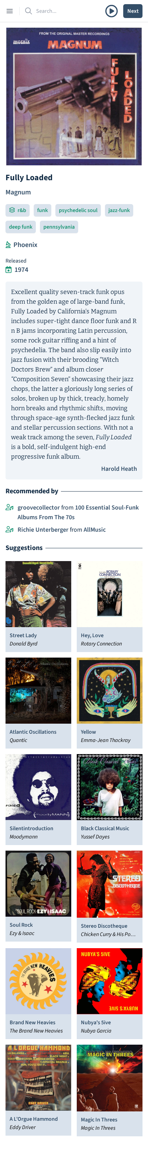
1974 (21, 270)
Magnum (18, 192)
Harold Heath (119, 469)
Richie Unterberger (43, 529)
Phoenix (25, 245)
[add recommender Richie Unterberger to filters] (9, 530)
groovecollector (39, 507)
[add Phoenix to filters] (8, 245)
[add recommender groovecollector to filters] (9, 508)
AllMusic (95, 529)
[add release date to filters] (9, 270)
